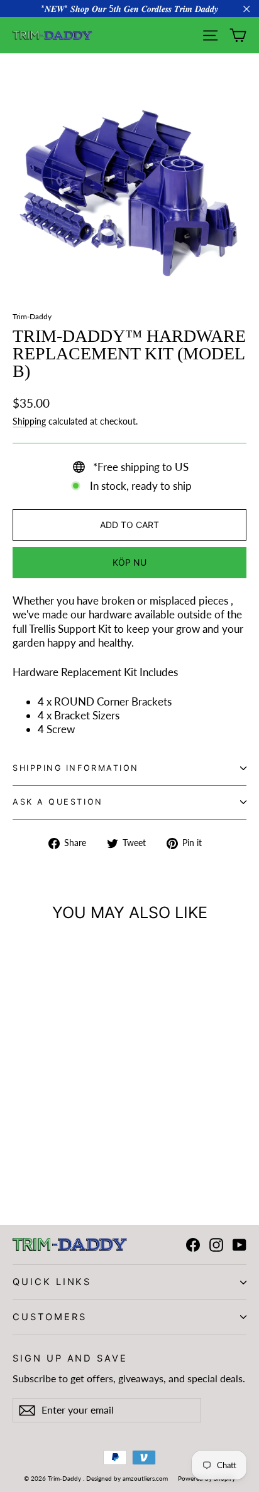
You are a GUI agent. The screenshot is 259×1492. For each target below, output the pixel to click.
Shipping (29, 421)
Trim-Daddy (32, 316)
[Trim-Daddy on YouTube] (239, 1244)
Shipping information (76, 768)
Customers (49, 1317)
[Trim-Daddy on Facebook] (193, 1244)
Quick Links (52, 1282)
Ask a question (58, 802)
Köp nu (129, 562)
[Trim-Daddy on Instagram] (216, 1244)
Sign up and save (70, 1358)
